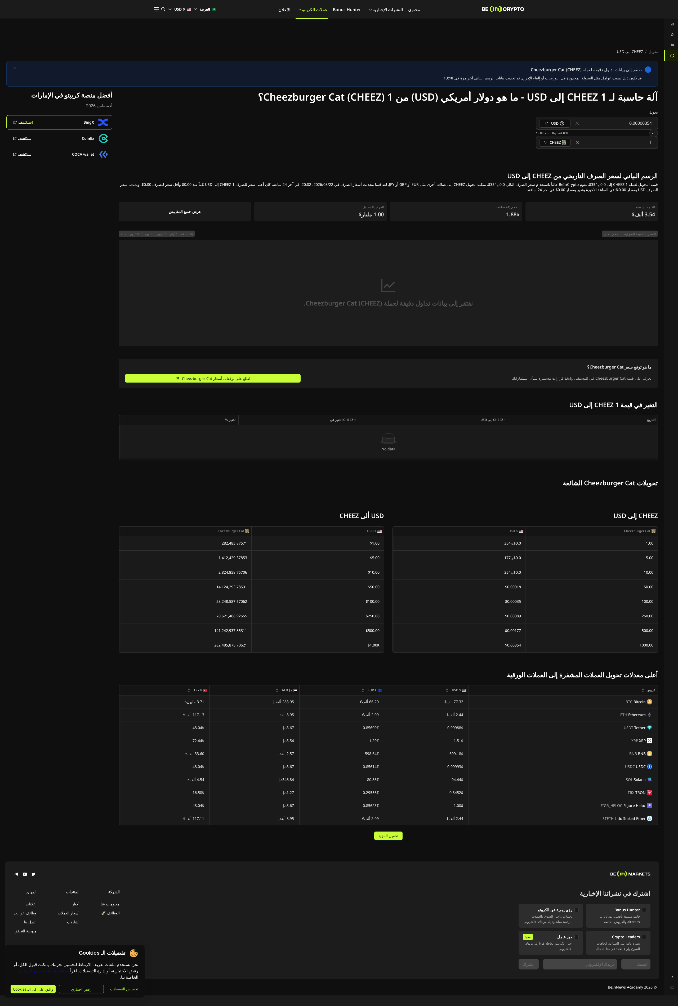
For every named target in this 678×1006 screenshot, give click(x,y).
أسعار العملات (68, 912)
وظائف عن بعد (25, 912)
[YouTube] (25, 875)
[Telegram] (16, 875)
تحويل (653, 51)
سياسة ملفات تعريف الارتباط (44, 971)
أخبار (75, 903)
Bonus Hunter (347, 9)
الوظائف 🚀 (110, 912)
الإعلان (284, 9)
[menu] (671, 40)
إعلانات (31, 903)
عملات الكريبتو (315, 9)
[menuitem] (671, 24)
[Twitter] (33, 875)
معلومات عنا (110, 903)
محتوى (414, 9)
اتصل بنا (30, 921)
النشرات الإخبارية (388, 9)
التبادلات (73, 921)
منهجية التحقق (26, 930)
